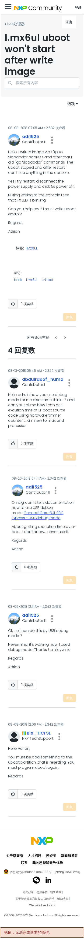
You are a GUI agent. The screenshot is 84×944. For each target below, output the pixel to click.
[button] (52, 140)
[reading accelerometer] (56, 337)
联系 (24, 862)
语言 (69, 22)
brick (18, 279)
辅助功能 (62, 898)
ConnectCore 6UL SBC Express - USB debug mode (37, 515)
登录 (78, 7)
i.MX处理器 (16, 24)
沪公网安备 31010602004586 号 (31, 872)
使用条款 (42, 892)
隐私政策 (28, 892)
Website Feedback (42, 905)
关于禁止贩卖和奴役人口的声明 (35, 898)
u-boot (47, 279)
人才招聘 (34, 855)
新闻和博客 (69, 855)
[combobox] (42, 82)
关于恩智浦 (14, 855)
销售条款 (55, 892)
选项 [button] (71, 103)
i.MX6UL (32, 248)
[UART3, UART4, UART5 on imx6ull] (64, 337)
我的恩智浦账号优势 (47, 862)
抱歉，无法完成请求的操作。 (28, 932)
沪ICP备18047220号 (67, 872)
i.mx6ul (31, 279)
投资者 (51, 855)
